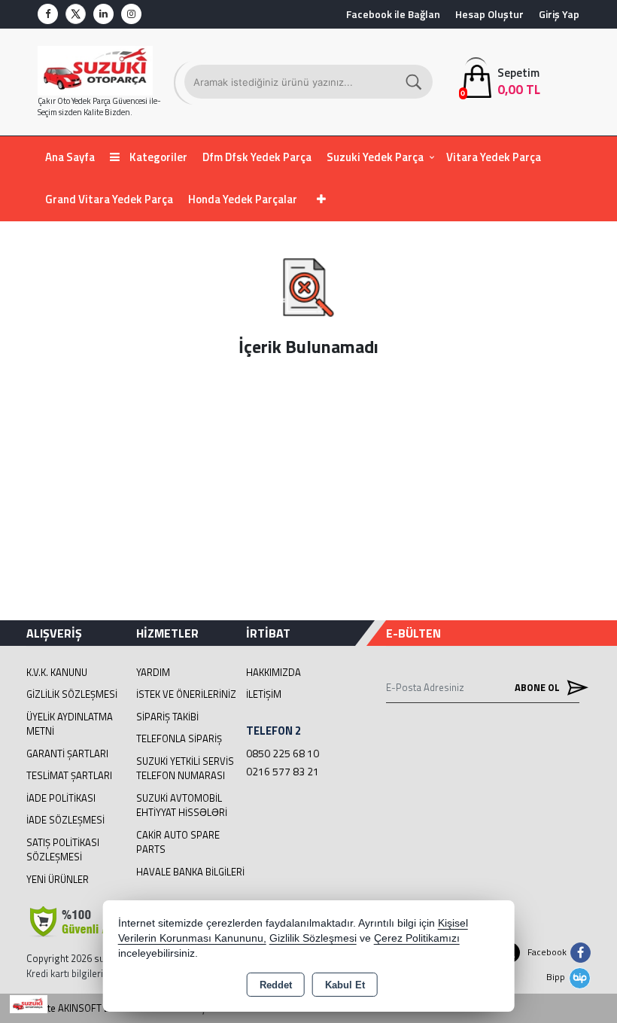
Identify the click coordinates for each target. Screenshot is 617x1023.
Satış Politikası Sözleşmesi (62, 850)
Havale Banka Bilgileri (190, 871)
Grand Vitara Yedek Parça (109, 199)
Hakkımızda (273, 672)
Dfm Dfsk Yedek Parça (257, 157)
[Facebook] (48, 14)
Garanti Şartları (67, 753)
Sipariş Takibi (167, 716)
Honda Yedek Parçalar (242, 199)
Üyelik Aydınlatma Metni (69, 724)
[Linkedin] (103, 14)
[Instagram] (131, 14)
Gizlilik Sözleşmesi (71, 694)
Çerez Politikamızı (417, 938)
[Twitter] (75, 14)
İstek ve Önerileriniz (186, 694)
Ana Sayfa (70, 157)
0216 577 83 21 (282, 771)
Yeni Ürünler (57, 879)
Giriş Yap (559, 14)
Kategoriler (157, 157)
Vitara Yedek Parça (493, 157)
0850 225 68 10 (282, 753)
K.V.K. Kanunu (56, 672)
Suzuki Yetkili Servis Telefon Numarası (185, 769)
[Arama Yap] (415, 82)
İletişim (263, 694)
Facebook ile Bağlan (393, 14)
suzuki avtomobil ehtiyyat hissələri (181, 805)
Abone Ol (538, 687)
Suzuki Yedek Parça (375, 157)
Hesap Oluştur (489, 14)
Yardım (153, 672)
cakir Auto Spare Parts (178, 842)
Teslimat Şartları (69, 775)
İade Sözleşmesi (65, 819)
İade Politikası (61, 797)
